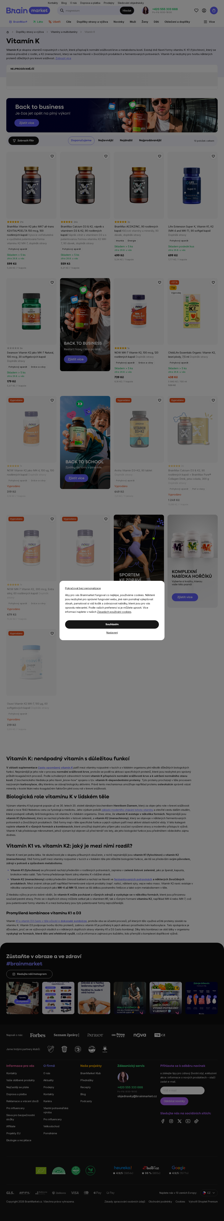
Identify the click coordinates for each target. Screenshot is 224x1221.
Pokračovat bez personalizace (83, 588)
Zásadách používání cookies (114, 611)
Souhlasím (112, 624)
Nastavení (112, 632)
